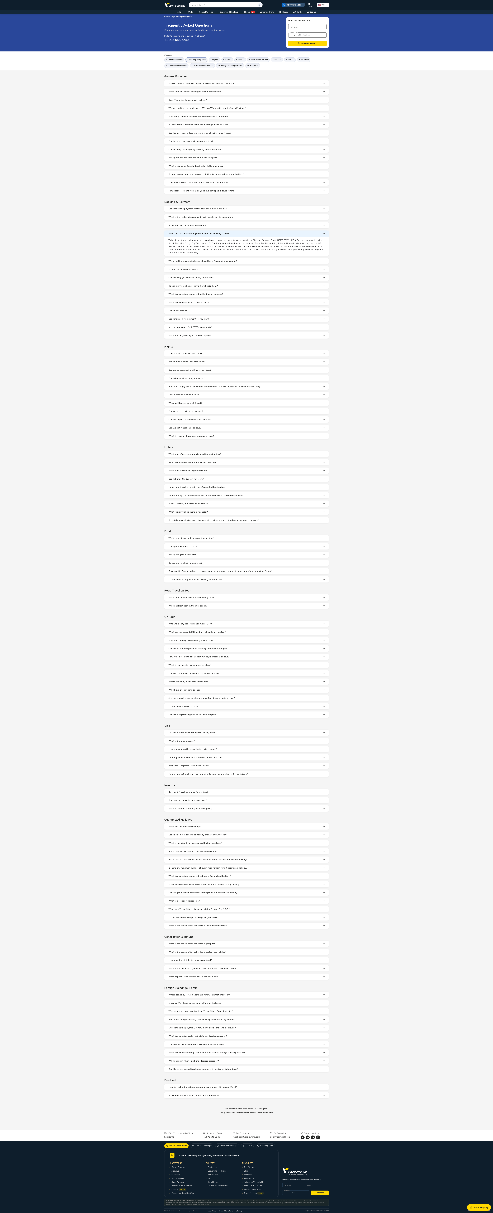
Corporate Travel (267, 12)
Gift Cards (297, 12)
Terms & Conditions (226, 1211)
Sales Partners (178, 1182)
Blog (246, 1171)
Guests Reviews (178, 1167)
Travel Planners (253, 1193)
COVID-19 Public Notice (218, 1186)
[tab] (176, 1145)
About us (175, 1171)
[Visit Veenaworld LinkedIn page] (313, 1137)
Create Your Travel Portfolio (183, 1193)
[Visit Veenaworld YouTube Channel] (308, 1137)
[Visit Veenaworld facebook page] (303, 1137)
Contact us (212, 1167)
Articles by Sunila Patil (253, 1186)
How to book (213, 1174)
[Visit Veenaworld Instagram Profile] (318, 1137)
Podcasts (248, 1174)
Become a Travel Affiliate (182, 1186)
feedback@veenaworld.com (246, 1136)
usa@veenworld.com (280, 1136)
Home (166, 17)
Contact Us (311, 12)
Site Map (239, 1211)
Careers (178, 1189)
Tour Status (249, 1167)
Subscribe (320, 1193)
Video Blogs (249, 1178)
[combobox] (292, 35)
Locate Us (169, 1136)
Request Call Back (309, 43)
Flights (249, 12)
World (190, 12)
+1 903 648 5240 (294, 5)
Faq (172, 17)
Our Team (176, 1174)
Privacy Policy (211, 1211)
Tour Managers (178, 1178)
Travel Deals (213, 1182)
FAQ (209, 1178)
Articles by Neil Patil (252, 1189)
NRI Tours (283, 12)
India (179, 12)
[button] (246, 83)
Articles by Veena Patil (253, 1182)
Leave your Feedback (216, 1171)
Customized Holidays (229, 12)
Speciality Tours (206, 12)
